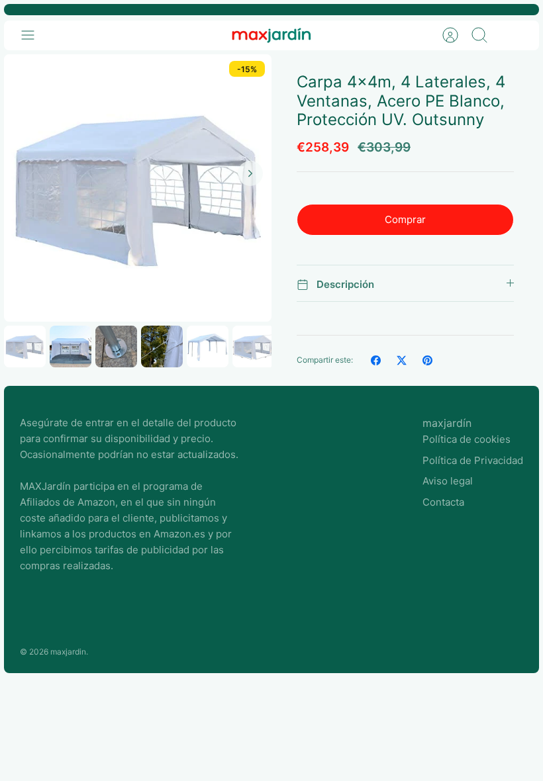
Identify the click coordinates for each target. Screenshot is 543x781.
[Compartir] (376, 360)
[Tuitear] (402, 360)
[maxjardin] (271, 35)
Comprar (405, 219)
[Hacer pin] (427, 360)
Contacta (443, 502)
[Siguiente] (250, 173)
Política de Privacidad (472, 460)
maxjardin (68, 652)
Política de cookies (466, 439)
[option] (138, 188)
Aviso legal (447, 481)
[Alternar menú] (34, 35)
